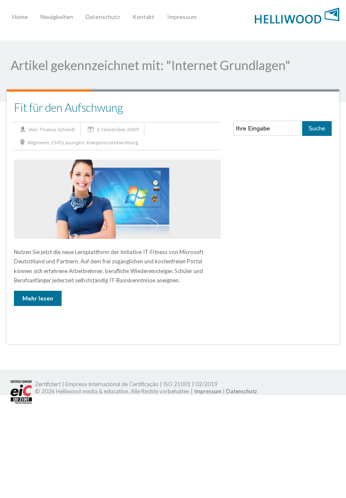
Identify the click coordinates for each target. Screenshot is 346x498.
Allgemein (38, 142)
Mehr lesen (37, 298)
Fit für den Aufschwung (68, 107)
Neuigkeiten (57, 16)
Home (20, 16)
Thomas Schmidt (57, 129)
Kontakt (143, 16)
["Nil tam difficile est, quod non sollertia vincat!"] (297, 14)
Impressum (182, 16)
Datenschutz (103, 16)
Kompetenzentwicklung (112, 142)
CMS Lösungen (67, 142)
